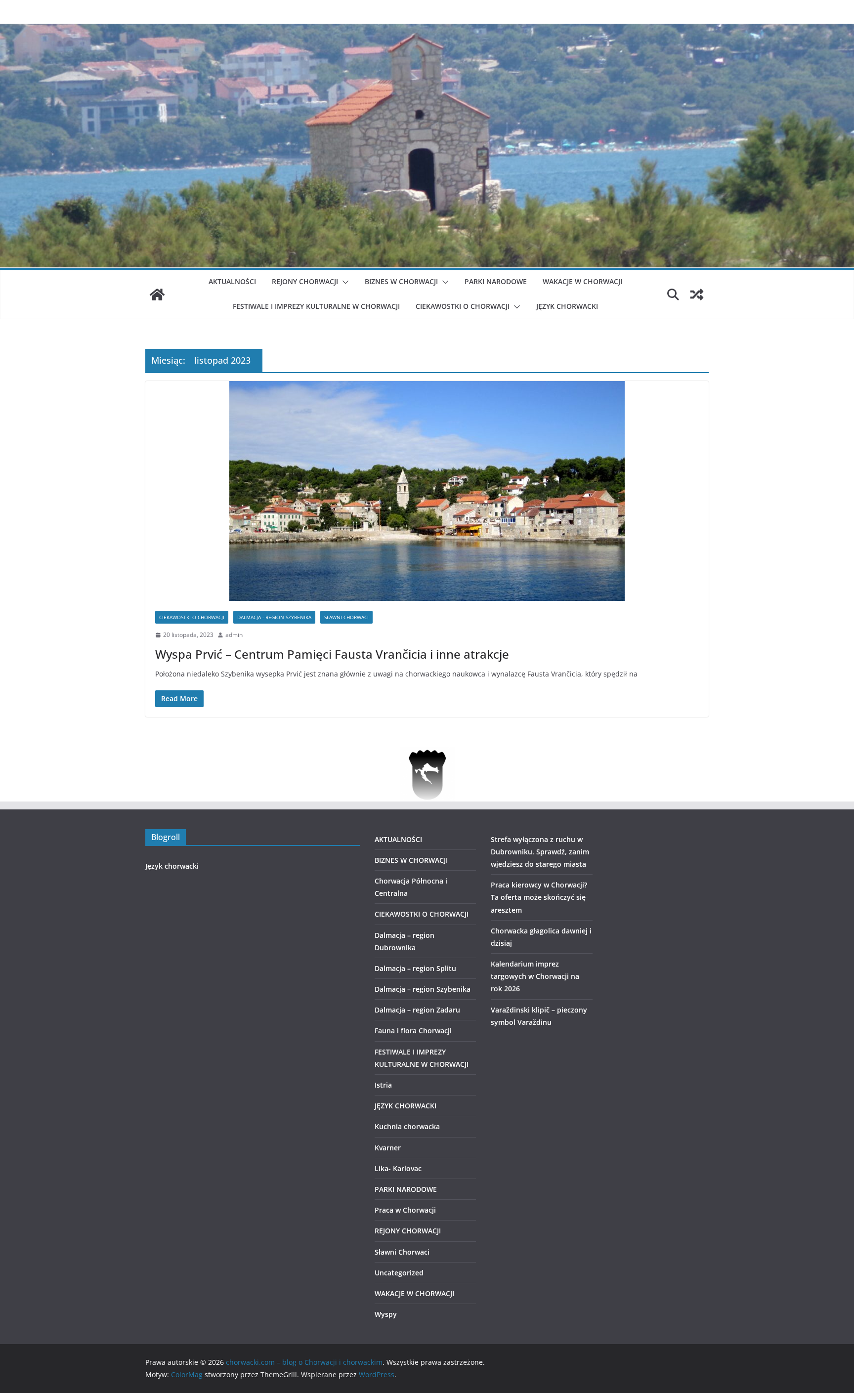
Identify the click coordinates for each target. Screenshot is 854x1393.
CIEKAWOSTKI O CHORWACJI (463, 306)
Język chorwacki (172, 866)
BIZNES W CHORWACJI (401, 281)
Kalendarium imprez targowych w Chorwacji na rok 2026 (535, 976)
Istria (383, 1085)
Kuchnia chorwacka (407, 1126)
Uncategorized (399, 1272)
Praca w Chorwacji (405, 1210)
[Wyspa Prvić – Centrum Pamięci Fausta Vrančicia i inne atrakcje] (427, 491)
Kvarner (388, 1147)
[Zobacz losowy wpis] (697, 294)
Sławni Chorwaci (346, 617)
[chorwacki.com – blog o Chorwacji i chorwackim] (157, 294)
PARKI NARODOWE (496, 281)
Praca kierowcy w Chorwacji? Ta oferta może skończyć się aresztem (539, 897)
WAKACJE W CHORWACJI (582, 281)
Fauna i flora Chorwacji (413, 1030)
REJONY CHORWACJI (305, 281)
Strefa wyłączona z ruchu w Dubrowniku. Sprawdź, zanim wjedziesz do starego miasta (540, 852)
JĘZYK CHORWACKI (567, 306)
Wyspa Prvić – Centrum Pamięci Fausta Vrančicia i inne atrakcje (332, 654)
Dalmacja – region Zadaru (417, 1009)
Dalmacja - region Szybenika (274, 617)
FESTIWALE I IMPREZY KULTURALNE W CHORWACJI (316, 306)
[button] (343, 282)
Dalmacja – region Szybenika (422, 989)
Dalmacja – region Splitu (415, 968)
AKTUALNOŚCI (232, 281)
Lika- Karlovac (398, 1168)
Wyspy (386, 1314)
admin (234, 635)
